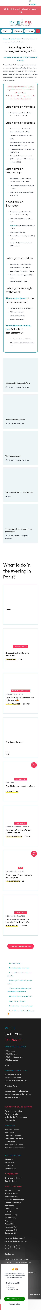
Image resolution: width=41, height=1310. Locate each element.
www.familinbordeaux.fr (15, 1238)
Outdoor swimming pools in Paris (17, 383)
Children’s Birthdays (13, 1178)
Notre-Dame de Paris (14, 1138)
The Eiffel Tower (12, 1129)
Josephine (13, 225)
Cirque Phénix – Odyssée (17, 1001)
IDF (9, 424)
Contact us (9, 1254)
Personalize (14, 1304)
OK (38, 31)
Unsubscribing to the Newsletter (18, 1262)
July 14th (8, 1221)
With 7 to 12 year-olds (14, 1057)
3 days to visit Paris (13, 1077)
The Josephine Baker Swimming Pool (19, 492)
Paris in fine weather (13, 1111)
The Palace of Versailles (15, 1148)
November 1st (10, 1227)
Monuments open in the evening (18, 1094)
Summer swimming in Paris (15, 419)
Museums (9, 1159)
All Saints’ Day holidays (14, 1199)
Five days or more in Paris (16, 1080)
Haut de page (35, 1294)
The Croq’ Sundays (15, 963)
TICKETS (8, 1065)
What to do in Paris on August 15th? (20, 996)
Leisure (12, 39)
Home (5, 39)
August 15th (9, 1224)
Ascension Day (11, 1215)
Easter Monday (11, 1208)
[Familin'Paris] (20, 22)
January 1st (9, 1205)
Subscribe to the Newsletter (16, 1259)
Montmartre (10, 1141)
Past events (10, 1120)
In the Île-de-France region (16, 1117)
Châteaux (9, 1165)
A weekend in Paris (13, 1074)
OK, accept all (14, 1299)
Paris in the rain (11, 1114)
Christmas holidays (13, 1202)
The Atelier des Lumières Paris (19, 968)
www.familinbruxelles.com (16, 1241)
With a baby (10, 1051)
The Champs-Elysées (14, 1145)
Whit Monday (10, 1218)
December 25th (11, 1233)
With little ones (11, 1054)
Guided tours (10, 1168)
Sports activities (23, 387)
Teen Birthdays (11, 1181)
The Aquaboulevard (16, 298)
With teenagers (11, 1060)
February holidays (12, 1190)
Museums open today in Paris (17, 1091)
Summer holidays (12, 1196)
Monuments (10, 1162)
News (18, 424)
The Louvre (9, 1132)
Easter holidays (11, 1193)
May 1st (8, 1211)
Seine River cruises (13, 1135)
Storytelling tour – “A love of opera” (20, 1006)
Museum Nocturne (12, 1097)
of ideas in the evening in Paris (20, 946)
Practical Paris (11, 1086)
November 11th (11, 1230)
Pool (18, 39)
